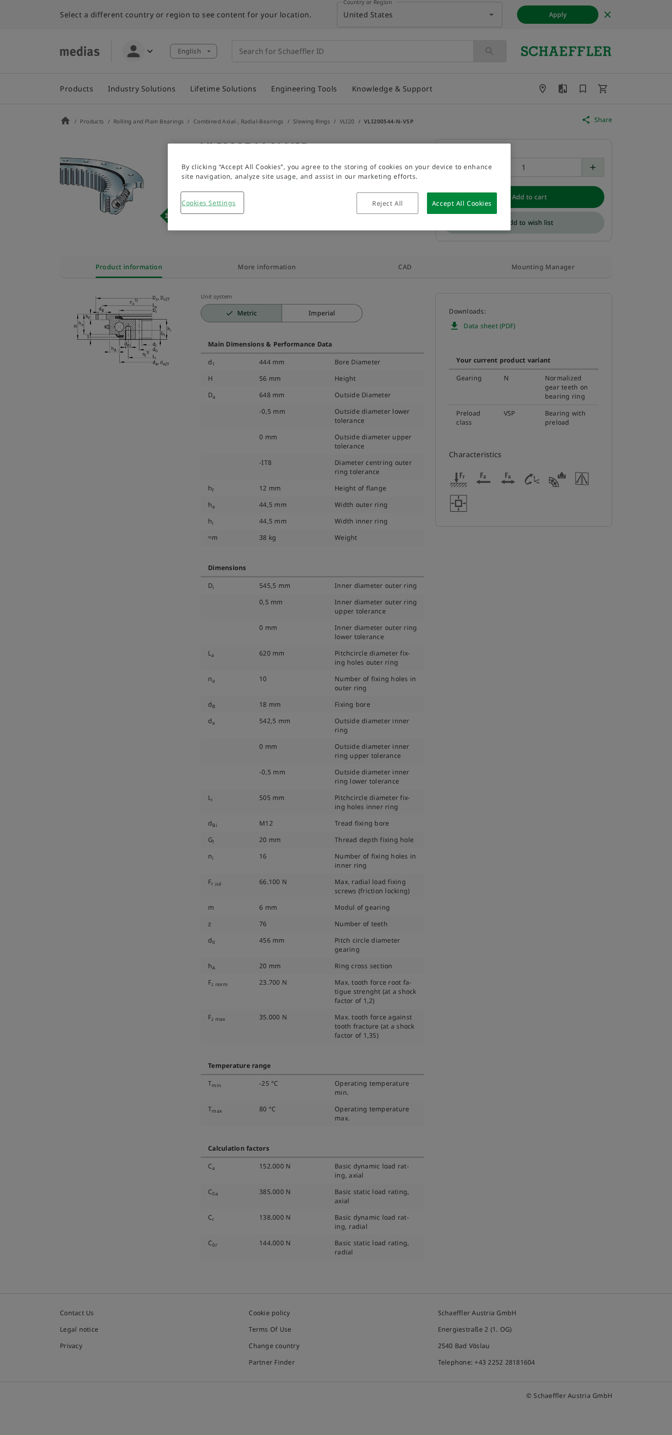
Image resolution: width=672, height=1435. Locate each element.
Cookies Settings (208, 202)
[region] (339, 187)
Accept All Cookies (462, 203)
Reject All (387, 203)
